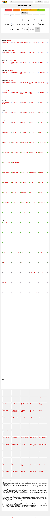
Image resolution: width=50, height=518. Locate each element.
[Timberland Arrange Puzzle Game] (6, 165)
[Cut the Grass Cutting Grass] (15, 447)
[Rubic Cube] (43, 454)
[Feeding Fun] (25, 474)
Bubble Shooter (41, 24)
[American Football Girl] (42, 75)
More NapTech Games (12, 130)
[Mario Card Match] (15, 235)
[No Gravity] (24, 325)
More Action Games (11, 100)
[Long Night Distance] (24, 384)
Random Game (25, 517)
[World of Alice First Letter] (6, 345)
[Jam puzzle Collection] (6, 420)
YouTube (11, 517)
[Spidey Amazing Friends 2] (6, 265)
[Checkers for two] (25, 399)
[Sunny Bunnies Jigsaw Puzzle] (6, 205)
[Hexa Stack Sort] (43, 460)
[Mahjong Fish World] (33, 75)
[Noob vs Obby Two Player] (33, 215)
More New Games (9, 40)
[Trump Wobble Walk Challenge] (25, 454)
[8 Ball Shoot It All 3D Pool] (33, 45)
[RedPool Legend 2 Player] (6, 365)
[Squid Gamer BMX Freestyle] (33, 155)
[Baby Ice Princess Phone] (24, 85)
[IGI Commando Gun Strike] (6, 215)
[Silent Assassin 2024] (15, 305)
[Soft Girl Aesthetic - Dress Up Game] (24, 145)
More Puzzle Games (11, 70)
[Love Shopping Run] (34, 474)
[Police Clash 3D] (42, 175)
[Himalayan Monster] (24, 285)
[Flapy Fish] (34, 406)
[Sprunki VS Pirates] (25, 447)
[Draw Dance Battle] (15, 433)
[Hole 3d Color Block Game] (43, 447)
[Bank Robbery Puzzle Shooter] (25, 413)
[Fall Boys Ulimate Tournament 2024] (15, 185)
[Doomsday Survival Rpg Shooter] (15, 65)
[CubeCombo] (33, 325)
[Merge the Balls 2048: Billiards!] (34, 420)
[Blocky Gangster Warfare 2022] (33, 65)
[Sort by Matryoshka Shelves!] (43, 420)
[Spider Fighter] (6, 285)
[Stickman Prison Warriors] (24, 275)
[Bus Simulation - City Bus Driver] (42, 235)
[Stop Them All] (42, 55)
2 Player (18, 29)
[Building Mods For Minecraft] (15, 426)
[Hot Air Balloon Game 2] (6, 95)
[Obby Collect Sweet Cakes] (34, 426)
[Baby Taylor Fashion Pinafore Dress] (15, 225)
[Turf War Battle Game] (6, 440)
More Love (6, 140)
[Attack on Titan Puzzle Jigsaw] (42, 205)
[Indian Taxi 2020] (42, 195)
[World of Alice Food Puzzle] (33, 345)
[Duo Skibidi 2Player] (25, 460)
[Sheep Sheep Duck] (6, 125)
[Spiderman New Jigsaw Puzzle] (42, 265)
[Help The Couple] (33, 145)
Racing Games (17, 9)
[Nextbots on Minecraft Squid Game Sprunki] (34, 447)
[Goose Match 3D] (6, 399)
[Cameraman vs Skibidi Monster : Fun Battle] (15, 175)
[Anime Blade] (43, 474)
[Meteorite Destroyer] (42, 384)
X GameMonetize (15, 517)
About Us (8, 517)
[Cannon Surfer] (24, 125)
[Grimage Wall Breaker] (15, 285)
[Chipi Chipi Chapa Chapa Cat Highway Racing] (15, 413)
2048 (19, 24)
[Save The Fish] (15, 115)
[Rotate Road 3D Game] (15, 406)
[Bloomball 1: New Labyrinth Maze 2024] (24, 175)
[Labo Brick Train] (15, 315)
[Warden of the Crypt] (15, 460)
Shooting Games (25, 9)
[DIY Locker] (15, 55)
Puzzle (8, 24)
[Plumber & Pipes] (42, 275)
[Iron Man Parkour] (15, 105)
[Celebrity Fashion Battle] (33, 55)
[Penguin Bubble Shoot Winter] (42, 215)
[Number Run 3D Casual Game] (15, 454)
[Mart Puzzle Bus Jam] (25, 433)
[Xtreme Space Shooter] (42, 255)
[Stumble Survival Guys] (6, 185)
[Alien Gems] (42, 355)
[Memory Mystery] (6, 135)
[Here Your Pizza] (34, 460)
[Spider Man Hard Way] (24, 265)
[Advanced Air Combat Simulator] (24, 95)
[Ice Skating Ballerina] (6, 426)
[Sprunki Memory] (15, 467)
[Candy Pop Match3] (15, 355)
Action (33, 29)
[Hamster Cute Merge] (6, 335)
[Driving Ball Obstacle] (6, 384)
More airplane (8, 90)
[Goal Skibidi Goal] (24, 135)
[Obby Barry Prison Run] (15, 335)
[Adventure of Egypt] (24, 65)
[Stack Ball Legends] (24, 345)
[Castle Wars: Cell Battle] (6, 467)
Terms (34, 517)
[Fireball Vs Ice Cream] (15, 135)
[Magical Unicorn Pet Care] (24, 225)
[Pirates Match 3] (33, 355)
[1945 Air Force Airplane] (34, 433)
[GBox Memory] (6, 115)
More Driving (7, 150)
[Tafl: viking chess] (15, 440)
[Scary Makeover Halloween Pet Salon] (15, 295)
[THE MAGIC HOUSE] (15, 85)
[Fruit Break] (33, 105)
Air (28, 24)
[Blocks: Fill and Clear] (6, 447)
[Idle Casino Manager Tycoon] (24, 75)
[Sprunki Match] (34, 399)
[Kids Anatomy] (33, 135)
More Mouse (7, 170)
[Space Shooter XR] (42, 95)
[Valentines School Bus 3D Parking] (6, 145)
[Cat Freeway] (6, 460)
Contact (5, 517)
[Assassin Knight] (24, 305)
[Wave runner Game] (6, 45)
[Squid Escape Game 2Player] (43, 433)
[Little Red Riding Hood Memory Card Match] (24, 235)
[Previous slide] (2, 45)
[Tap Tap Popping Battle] (24, 115)
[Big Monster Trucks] (33, 205)
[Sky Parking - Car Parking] (15, 145)
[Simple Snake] (33, 115)
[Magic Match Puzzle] (24, 355)
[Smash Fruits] (6, 374)
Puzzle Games (42, 9)
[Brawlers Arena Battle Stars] (24, 45)
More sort (5, 160)
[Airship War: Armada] (15, 95)
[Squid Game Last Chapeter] (15, 215)
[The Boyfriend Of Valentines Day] (24, 295)
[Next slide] (48, 45)
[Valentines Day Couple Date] (15, 45)
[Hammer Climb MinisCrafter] (43, 406)
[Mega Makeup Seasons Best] (6, 85)
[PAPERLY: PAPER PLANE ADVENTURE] (33, 95)
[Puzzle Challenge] (24, 105)
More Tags (37, 28)
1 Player (13, 24)
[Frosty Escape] (25, 420)
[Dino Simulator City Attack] (33, 285)
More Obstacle (8, 120)
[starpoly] (6, 235)
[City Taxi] (33, 195)
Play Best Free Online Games (5, 1)
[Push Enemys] (15, 345)
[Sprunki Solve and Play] (33, 384)
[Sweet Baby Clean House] (25, 440)
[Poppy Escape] (6, 65)
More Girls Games (10, 80)
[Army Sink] (33, 185)
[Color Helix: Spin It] (6, 325)
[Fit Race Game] (25, 426)
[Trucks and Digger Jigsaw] (24, 205)
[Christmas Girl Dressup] (24, 55)
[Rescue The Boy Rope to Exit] (6, 406)
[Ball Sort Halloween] (42, 345)
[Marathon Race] (43, 426)
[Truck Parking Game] (6, 474)
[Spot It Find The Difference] (34, 454)
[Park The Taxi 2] (6, 195)
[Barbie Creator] (42, 295)
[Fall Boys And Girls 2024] (42, 185)
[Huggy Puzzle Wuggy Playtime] (15, 420)
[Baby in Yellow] (33, 225)
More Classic (7, 110)
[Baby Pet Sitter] (15, 399)
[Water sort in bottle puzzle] (15, 165)
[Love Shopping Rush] (34, 440)
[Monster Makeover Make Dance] (33, 85)
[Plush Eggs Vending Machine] (24, 185)
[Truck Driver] (24, 315)
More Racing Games (11, 50)
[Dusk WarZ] (43, 413)
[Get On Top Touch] (42, 115)
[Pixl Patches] (42, 105)
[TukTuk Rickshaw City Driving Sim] (6, 105)
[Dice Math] (42, 135)
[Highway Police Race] (6, 55)
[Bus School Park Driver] (33, 235)
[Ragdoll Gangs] (24, 215)
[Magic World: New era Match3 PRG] (43, 399)
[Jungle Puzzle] (6, 75)
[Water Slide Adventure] (15, 325)
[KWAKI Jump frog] (6, 413)
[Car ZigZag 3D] (42, 155)
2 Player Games (25, 29)
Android (34, 24)
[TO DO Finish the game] (15, 75)
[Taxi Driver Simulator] (24, 195)
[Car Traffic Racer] (42, 315)
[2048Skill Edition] (42, 285)
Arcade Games (33, 9)
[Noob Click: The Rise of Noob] (25, 406)
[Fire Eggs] (15, 384)
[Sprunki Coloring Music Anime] (43, 440)
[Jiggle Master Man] (42, 85)
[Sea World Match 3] (6, 355)
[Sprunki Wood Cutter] (34, 467)
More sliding (7, 379)
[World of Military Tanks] (43, 467)
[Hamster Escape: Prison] (6, 454)
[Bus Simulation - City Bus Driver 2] (42, 145)
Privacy (37, 517)
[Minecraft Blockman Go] (42, 45)
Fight (12, 29)
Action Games (9, 9)
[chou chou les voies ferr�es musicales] (6, 315)
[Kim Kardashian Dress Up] (33, 295)
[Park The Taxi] (15, 195)
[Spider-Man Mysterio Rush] (33, 265)
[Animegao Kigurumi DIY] (6, 225)
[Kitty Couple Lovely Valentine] (25, 467)
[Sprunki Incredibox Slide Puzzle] (42, 325)
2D (24, 24)
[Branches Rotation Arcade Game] (6, 433)
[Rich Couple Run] (42, 125)
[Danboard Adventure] (15, 474)
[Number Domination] (24, 335)
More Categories (24, 12)
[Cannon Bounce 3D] (42, 65)
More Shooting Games (12, 60)
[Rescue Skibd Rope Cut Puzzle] (34, 413)
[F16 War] (6, 305)
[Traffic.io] (33, 315)
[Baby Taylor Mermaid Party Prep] (42, 225)
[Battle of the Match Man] (33, 175)
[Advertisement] (25, 36)
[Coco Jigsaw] (15, 205)
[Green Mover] (33, 125)
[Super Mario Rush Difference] (15, 275)
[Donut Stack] (15, 125)
